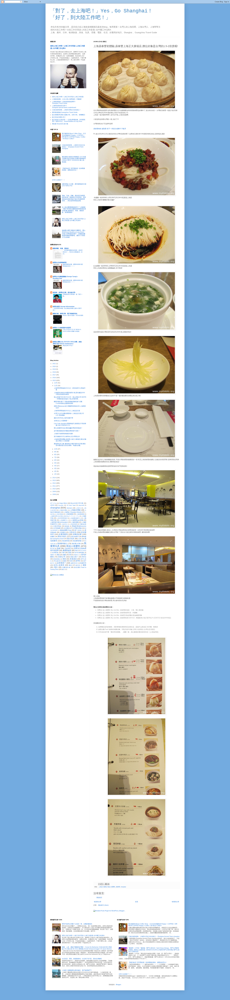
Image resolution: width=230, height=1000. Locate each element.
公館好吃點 (57, 526)
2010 (54, 489)
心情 (79, 539)
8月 (55, 454)
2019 (54, 369)
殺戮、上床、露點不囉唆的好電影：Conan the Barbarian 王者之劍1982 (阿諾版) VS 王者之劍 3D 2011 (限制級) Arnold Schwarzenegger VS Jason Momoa (87, 948)
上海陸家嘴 (74, 522)
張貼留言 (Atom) (103, 905)
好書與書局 (63, 534)
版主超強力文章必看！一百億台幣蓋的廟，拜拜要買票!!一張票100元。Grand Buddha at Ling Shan (68, 120)
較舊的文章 (175, 902)
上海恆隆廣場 (80, 514)
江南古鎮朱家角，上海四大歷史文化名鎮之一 (66, 110)
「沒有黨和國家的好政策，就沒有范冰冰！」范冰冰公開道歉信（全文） (73, 251)
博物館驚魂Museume (79, 526)
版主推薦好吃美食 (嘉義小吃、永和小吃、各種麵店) (68, 115)
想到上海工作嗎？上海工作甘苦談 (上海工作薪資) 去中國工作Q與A (74, 219)
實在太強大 (62, 536)
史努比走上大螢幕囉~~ (61, 421)
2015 (54, 380)
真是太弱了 (74, 557)
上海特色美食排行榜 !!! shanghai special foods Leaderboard (64, 106)
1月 (55, 474)
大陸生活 (72, 532)
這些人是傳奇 (58, 565)
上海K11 (78, 508)
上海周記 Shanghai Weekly (73, 512)
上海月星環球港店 (62, 518)
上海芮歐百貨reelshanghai (59, 522)
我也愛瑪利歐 (77, 541)
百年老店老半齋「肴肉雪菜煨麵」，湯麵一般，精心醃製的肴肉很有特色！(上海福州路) (128, 632)
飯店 (63, 569)
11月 (56, 385)
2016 (54, 377)
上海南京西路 (75, 510)
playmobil (81, 505)
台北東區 (67, 528)
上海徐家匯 (69, 514)
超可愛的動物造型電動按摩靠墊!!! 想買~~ (67, 431)
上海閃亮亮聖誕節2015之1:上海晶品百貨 (67, 411)
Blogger (118, 984)
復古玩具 (70, 539)
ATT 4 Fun (53, 503)
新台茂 (52, 548)
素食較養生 (56, 559)
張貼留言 (99, 897)
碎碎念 (84, 557)
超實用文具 (74, 563)
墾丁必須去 (78, 530)
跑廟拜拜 (83, 563)
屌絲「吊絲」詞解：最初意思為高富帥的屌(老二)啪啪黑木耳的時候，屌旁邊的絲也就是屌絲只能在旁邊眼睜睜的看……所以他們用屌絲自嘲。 (74, 198)
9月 (55, 452)
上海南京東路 (63, 510)
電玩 (56, 567)
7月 (55, 457)
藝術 (64, 561)
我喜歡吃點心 (62, 543)
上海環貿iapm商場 (77, 520)
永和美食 (55, 552)
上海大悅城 (59, 514)
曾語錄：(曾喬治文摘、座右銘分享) (64, 292)
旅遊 (58, 548)
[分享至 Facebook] (106, 884)
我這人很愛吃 (111, 887)
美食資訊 (73, 559)
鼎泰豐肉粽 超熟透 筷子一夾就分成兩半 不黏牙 (109, 129)
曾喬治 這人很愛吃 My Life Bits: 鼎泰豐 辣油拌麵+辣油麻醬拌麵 (119, 615)
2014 (54, 478)
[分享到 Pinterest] (108, 884)
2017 (54, 375)
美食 (64, 559)
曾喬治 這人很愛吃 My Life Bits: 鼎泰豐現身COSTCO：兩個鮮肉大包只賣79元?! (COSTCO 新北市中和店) (134, 618)
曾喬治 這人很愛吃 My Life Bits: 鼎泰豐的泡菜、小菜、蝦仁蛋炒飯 (120, 610)
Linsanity (60, 505)
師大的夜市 (75, 536)
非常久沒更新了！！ (58, 180)
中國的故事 (82, 524)
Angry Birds (63, 503)
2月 (55, 471)
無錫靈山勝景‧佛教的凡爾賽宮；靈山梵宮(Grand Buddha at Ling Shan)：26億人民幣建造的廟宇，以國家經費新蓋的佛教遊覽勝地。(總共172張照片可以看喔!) (73, 234)
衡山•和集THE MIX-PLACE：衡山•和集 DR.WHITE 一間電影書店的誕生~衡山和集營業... (70, 398)
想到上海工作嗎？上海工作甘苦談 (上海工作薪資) (68, 97)
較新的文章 (97, 902)
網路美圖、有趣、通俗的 (61, 248)
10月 (56, 449)
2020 (54, 366)
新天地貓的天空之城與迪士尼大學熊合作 (67, 436)
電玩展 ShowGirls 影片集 (60, 124)
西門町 (78, 561)
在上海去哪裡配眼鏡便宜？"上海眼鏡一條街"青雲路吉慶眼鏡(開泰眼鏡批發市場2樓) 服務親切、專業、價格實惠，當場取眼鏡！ (74, 209)
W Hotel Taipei (71, 505)
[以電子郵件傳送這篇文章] (99, 884)
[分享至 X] (104, 884)
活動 (69, 552)
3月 (55, 468)
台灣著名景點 (77, 528)
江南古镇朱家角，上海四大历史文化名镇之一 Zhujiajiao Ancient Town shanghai (73, 146)
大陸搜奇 (63, 532)
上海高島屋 (73, 524)
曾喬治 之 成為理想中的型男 (62, 328)
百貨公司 (61, 557)
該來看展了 (61, 563)
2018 (54, 372)
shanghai (123, 887)
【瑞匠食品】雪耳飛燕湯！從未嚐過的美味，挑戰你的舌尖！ (73, 169)
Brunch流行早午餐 (77, 503)
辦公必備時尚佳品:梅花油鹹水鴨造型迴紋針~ (68, 428)
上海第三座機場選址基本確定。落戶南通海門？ (77, 970)
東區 (76, 550)
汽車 (63, 552)
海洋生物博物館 (79, 552)
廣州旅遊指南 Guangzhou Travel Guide (65, 112)
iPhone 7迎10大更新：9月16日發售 (73, 315)
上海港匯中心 (64, 520)
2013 (54, 480)
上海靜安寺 (64, 524)
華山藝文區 (57, 561)
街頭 (70, 561)
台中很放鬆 (56, 528)
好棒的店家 (77, 534)
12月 (56, 383)
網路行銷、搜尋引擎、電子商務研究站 (65, 313)
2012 (54, 483)
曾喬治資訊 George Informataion (63, 306)
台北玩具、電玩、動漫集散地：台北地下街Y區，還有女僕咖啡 (82, 959)
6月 (55, 460)
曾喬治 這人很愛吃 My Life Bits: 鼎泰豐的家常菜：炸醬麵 (117, 613)
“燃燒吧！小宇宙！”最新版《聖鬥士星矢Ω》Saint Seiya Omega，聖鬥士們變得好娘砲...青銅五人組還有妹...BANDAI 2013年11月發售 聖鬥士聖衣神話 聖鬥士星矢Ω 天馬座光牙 (153, 949)
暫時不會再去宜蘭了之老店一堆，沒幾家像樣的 (77, 924)
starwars (69, 508)
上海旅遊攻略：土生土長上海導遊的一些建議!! (67, 99)
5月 (55, 463)
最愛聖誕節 (67, 550)
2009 (54, 491)
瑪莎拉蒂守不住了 (68, 345)
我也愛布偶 (65, 541)
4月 (55, 466)
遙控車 (78, 565)
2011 (54, 486)
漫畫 (64, 555)
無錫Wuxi (76, 554)
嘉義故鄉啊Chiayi (65, 530)
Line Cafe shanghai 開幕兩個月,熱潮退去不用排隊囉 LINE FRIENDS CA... (70, 424)
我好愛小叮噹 (76, 543)
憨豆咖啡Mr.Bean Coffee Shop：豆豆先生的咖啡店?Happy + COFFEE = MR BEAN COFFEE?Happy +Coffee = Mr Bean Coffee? (74, 136)
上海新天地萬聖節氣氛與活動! (63, 433)
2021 (54, 363)
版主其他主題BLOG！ (59, 117)
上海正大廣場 (103, 887)
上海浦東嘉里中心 (75, 518)
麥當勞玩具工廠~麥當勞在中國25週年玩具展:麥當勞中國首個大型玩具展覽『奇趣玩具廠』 (70, 444)
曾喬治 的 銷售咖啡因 (59, 262)
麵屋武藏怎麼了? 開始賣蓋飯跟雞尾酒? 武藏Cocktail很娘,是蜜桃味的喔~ (68, 402)
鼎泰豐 (118, 887)
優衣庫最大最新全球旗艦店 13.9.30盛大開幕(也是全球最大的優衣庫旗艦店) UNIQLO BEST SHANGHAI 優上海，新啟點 (74, 159)
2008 (54, 494)
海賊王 (52, 554)
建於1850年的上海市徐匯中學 (63, 418)
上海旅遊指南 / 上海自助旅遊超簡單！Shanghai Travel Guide (64, 102)
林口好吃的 (83, 550)
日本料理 (68, 548)
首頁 (136, 902)
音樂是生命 (66, 567)
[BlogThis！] (101, 884)
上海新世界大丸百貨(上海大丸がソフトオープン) (64, 516)
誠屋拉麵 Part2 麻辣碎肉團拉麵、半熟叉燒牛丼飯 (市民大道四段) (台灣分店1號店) (126, 629)
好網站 (52, 536)
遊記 (70, 565)
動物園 (67, 526)
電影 (84, 565)
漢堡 (58, 555)
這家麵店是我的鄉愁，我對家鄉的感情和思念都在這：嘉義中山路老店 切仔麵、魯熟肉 (128, 627)
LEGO (52, 505)
